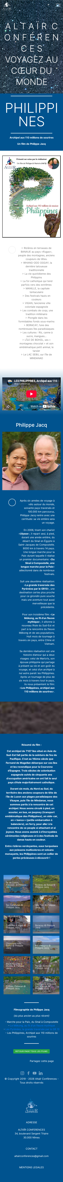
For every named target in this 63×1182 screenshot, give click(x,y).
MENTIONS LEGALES (31, 1167)
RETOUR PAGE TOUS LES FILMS (31, 1051)
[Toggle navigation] (58, 5)
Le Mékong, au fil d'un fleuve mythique (32, 1025)
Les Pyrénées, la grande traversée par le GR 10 (32, 1029)
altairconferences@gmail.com (31, 1156)
